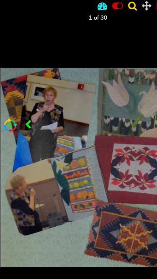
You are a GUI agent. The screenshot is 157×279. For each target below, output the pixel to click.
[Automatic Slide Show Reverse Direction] (10, 125)
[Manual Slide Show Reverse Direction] (28, 125)
